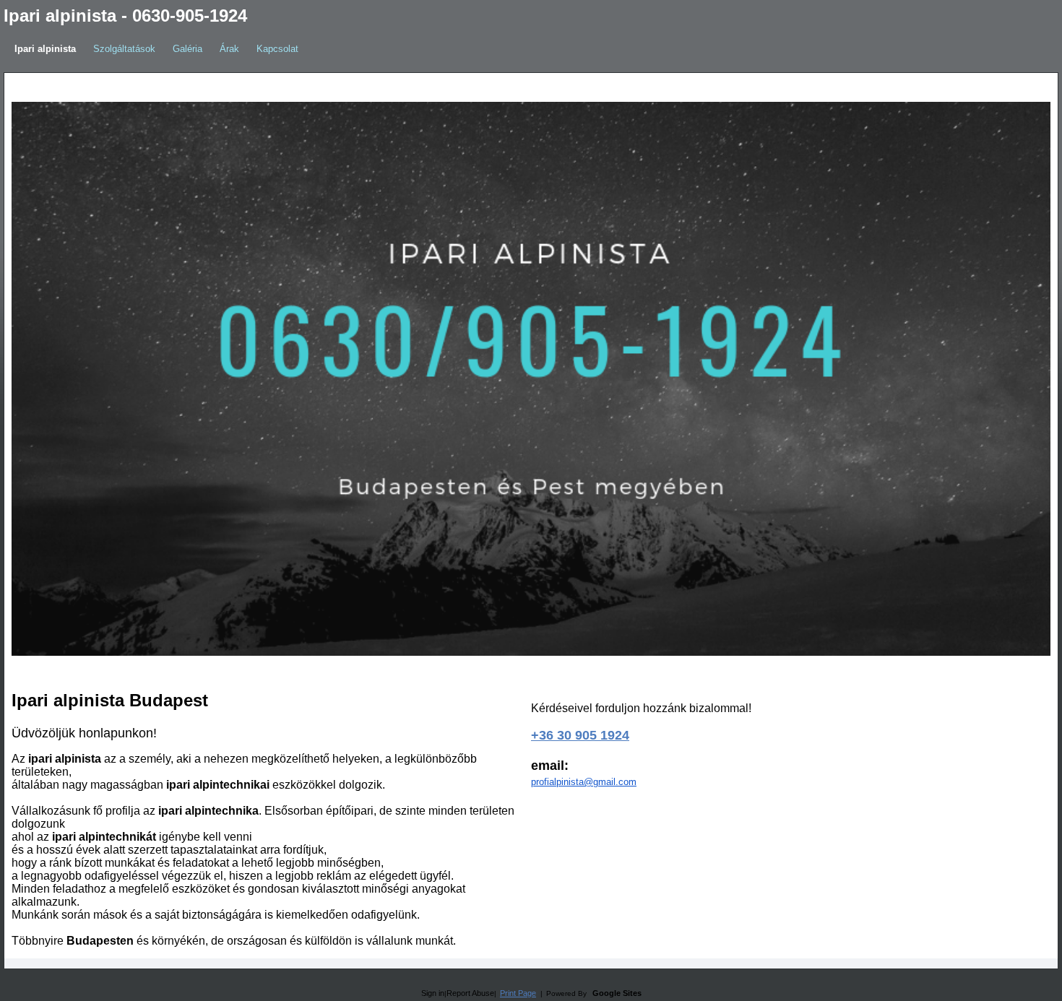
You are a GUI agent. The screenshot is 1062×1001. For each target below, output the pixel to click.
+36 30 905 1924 (580, 735)
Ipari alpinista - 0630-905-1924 (125, 15)
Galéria (187, 48)
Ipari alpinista (45, 48)
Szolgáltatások (124, 48)
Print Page (518, 993)
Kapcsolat (277, 48)
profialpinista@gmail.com (583, 781)
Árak (229, 48)
